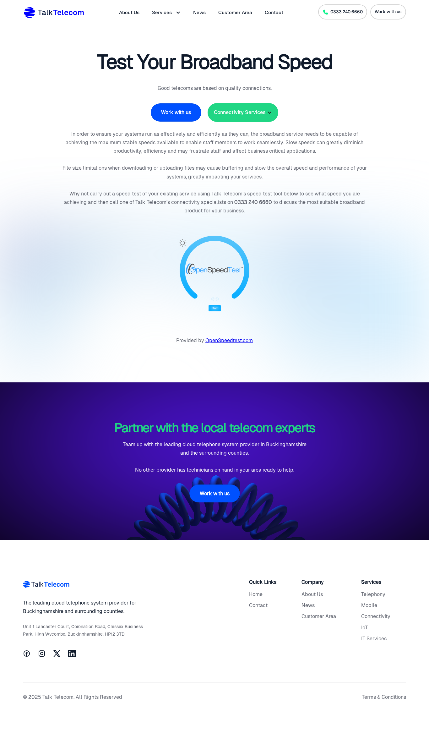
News (199, 12)
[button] (166, 12)
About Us (129, 12)
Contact (274, 12)
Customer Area (235, 12)
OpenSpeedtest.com (229, 340)
